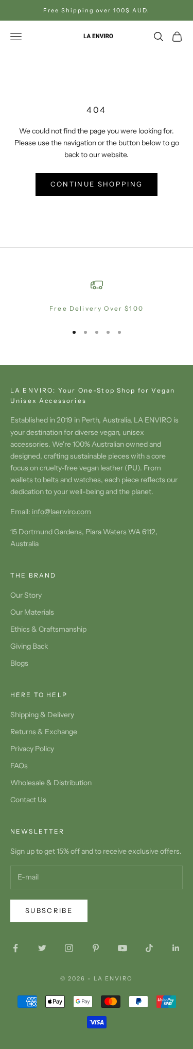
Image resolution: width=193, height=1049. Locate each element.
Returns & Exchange (43, 731)
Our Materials (32, 612)
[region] (96, 296)
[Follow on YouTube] (122, 948)
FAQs (19, 765)
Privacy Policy (32, 748)
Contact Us (28, 799)
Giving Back (29, 646)
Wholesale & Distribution (51, 782)
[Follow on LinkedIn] (176, 948)
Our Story (26, 595)
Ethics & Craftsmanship (48, 629)
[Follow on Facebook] (15, 948)
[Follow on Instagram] (69, 948)
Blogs (19, 663)
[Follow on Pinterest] (96, 948)
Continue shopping (96, 184)
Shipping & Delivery (42, 714)
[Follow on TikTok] (149, 948)
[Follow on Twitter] (42, 948)
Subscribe (49, 910)
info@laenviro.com (61, 511)
